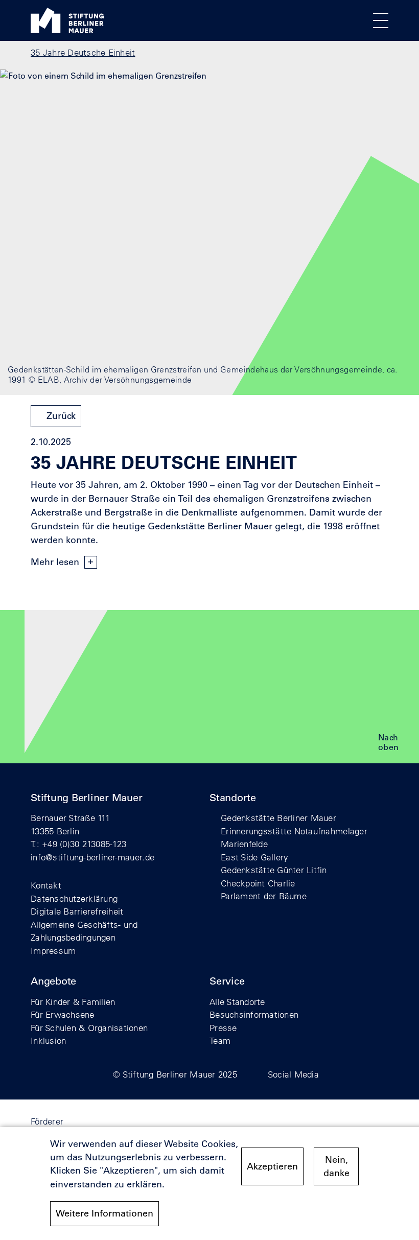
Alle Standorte (237, 1001)
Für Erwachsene (63, 1014)
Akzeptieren (272, 1166)
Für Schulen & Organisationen (89, 1027)
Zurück (61, 416)
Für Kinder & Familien (73, 1001)
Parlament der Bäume (264, 896)
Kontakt (46, 885)
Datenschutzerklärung (74, 898)
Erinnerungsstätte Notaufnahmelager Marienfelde (294, 838)
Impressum (53, 950)
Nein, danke (336, 1166)
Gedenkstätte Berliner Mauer (278, 817)
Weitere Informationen (104, 1213)
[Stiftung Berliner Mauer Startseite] (67, 30)
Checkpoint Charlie (258, 883)
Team (220, 1040)
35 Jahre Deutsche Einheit (83, 52)
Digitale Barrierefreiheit (77, 911)
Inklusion (48, 1040)
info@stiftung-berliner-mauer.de (92, 857)
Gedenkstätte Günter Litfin (274, 869)
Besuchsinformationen (254, 1014)
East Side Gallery (254, 857)
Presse (223, 1027)
